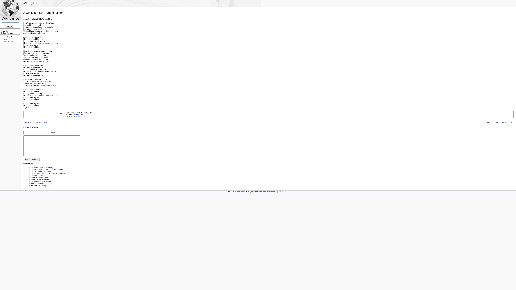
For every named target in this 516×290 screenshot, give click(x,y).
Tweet (60, 114)
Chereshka (262, 192)
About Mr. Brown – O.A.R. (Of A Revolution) (46, 169)
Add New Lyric (8, 41)
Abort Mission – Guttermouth (40, 182)
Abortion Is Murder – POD (39, 178)
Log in (5, 39)
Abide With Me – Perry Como (40, 186)
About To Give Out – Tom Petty (41, 167)
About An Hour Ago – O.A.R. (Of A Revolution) (47, 174)
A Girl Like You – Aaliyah (39, 123)
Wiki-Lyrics (30, 3)
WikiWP (243, 192)
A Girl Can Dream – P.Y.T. (502, 123)
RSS (283, 192)
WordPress (272, 192)
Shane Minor (75, 116)
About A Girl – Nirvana (37, 176)
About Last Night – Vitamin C (40, 172)
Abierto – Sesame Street (38, 184)
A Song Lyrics (79, 114)
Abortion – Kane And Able (39, 180)
